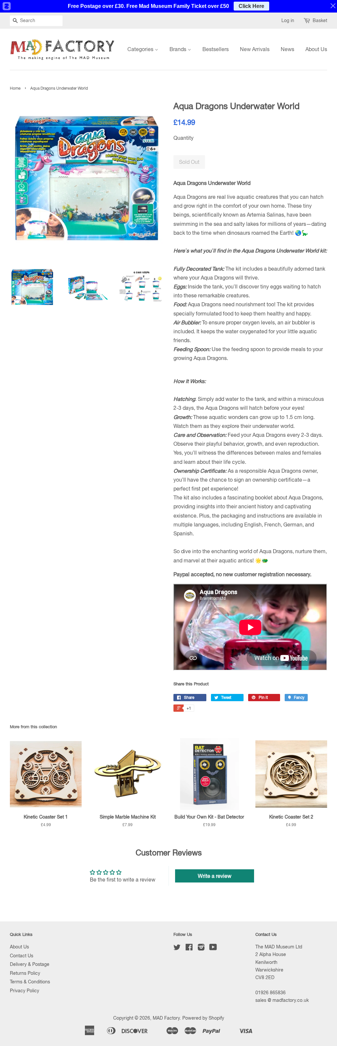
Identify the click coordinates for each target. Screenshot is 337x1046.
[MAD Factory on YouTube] (213, 948)
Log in (287, 20)
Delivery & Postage (29, 964)
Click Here (251, 6)
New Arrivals (255, 49)
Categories (141, 49)
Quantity (183, 138)
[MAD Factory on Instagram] (201, 948)
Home (15, 88)
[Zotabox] (6, 6)
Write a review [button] (214, 876)
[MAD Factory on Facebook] (189, 948)
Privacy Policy (24, 990)
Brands (178, 49)
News (287, 49)
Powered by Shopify (203, 1018)
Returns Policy (25, 973)
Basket (320, 20)
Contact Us (21, 955)
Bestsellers (215, 49)
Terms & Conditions (30, 981)
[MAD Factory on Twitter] (177, 948)
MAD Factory (166, 1018)
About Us (316, 49)
